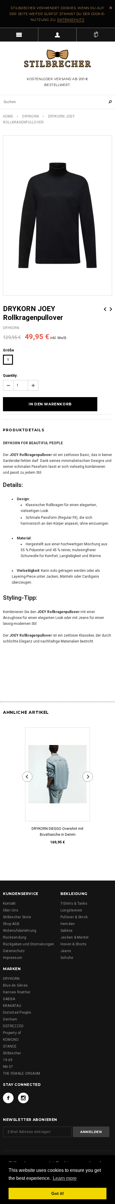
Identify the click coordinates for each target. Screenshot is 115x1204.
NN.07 (8, 1067)
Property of (12, 1033)
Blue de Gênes (15, 985)
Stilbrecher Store (17, 917)
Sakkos (66, 931)
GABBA (9, 999)
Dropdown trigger (57, 35)
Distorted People (17, 1012)
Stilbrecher (12, 1053)
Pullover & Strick (74, 917)
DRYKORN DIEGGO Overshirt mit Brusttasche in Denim (57, 832)
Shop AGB (11, 924)
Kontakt (9, 903)
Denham (10, 1019)
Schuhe (66, 958)
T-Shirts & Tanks (73, 903)
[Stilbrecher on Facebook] (8, 1098)
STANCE (10, 1046)
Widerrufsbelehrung (19, 931)
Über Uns (10, 910)
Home (8, 116)
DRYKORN (30, 116)
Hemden (67, 924)
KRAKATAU (12, 1006)
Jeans (65, 951)
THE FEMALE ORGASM (21, 1073)
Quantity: (10, 376)
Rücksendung (15, 937)
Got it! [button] (57, 1193)
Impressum (12, 958)
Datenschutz (70, 20)
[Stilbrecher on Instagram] (23, 1098)
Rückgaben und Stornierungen (28, 944)
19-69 (7, 1060)
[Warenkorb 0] (96, 35)
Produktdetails (23, 430)
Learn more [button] (65, 1178)
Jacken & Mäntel (74, 937)
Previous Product (105, 309)
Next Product (111, 309)
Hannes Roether (16, 992)
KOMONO (11, 1040)
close (110, 7)
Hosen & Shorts (73, 944)
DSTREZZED (13, 1026)
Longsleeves (71, 910)
